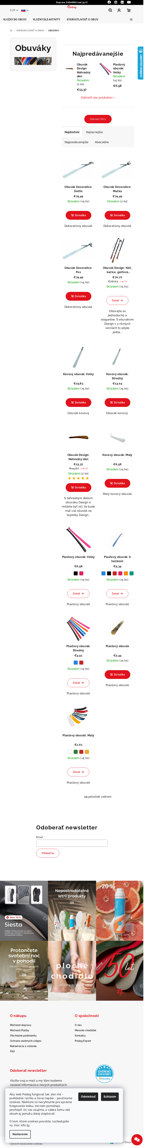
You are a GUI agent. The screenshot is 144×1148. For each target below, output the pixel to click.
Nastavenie (20, 1134)
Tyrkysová (131, 573)
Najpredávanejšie (77, 142)
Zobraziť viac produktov (97, 97)
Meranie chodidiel (85, 1030)
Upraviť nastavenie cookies (26, 1143)
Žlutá (87, 752)
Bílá (70, 752)
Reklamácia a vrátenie (23, 1046)
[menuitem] (15, 19)
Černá (76, 573)
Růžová (81, 573)
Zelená (76, 752)
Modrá (103, 573)
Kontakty (80, 1035)
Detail (115, 300)
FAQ (12, 1051)
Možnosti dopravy (20, 1025)
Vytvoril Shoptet (124, 1142)
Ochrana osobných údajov (26, 1041)
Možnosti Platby (19, 1030)
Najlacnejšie (94, 132)
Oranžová (126, 573)
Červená (115, 573)
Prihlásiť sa (48, 853)
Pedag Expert (83, 1041)
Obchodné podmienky (23, 1035)
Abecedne (102, 142)
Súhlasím (110, 1096)
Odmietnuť (88, 1096)
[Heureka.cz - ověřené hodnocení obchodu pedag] (104, 1073)
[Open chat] (137, 1139)
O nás (78, 1025)
